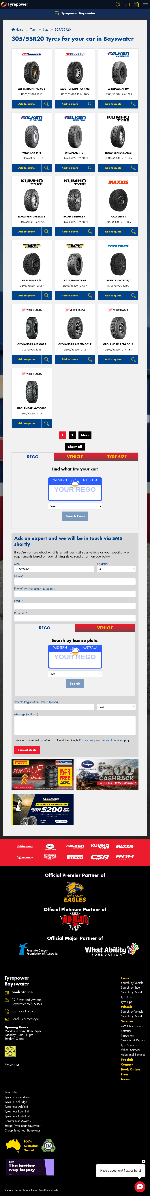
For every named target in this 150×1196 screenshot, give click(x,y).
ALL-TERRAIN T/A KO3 (31, 89)
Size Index (11, 1092)
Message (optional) (26, 714)
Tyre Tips (126, 1002)
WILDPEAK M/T (31, 152)
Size (17, 564)
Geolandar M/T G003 (31, 408)
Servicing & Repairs (133, 1040)
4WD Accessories (132, 1026)
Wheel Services (130, 1050)
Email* (18, 601)
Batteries (126, 1031)
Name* (19, 576)
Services (127, 1021)
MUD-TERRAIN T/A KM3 (75, 89)
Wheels (126, 1007)
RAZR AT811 (118, 216)
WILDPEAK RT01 (75, 152)
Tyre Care (127, 997)
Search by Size (130, 988)
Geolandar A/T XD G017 (74, 344)
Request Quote (27, 750)
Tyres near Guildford (17, 1116)
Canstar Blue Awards (18, 1121)
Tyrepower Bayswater (78, 13)
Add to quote (26, 104)
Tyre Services (129, 1045)
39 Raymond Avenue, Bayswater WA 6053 (27, 1002)
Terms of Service (112, 740)
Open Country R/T (118, 280)
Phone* (34, 588)
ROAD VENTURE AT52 (118, 152)
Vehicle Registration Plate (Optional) (36, 702)
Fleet (124, 1074)
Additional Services (133, 1055)
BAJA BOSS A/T (31, 280)
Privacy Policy (87, 740)
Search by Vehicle (132, 983)
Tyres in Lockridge (16, 1102)
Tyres (125, 978)
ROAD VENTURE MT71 (31, 216)
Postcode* (20, 613)
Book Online (130, 1069)
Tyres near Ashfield (16, 1107)
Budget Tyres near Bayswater (22, 1126)
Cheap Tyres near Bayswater (22, 1130)
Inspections (127, 1036)
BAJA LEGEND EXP (75, 280)
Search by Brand (131, 992)
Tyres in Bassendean (17, 1097)
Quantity (102, 564)
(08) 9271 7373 (24, 1011)
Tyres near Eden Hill (17, 1111)
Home (19, 30)
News (125, 1079)
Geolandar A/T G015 (31, 344)
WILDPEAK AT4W (118, 89)
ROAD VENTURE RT (75, 216)
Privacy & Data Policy (26, 1189)
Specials (127, 1059)
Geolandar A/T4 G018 (118, 344)
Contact (127, 1064)
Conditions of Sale (48, 1189)
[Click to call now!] (118, 4)
